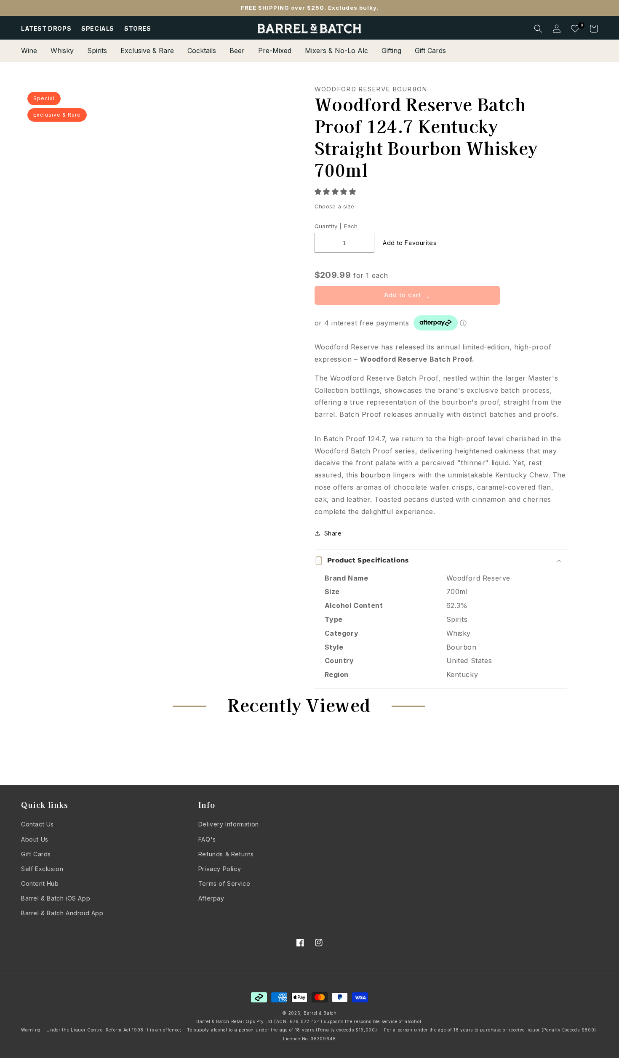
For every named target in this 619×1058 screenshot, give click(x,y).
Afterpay (211, 898)
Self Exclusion (42, 868)
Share (333, 533)
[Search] (538, 28)
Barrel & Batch (320, 1012)
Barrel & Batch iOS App (55, 898)
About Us (34, 839)
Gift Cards (36, 854)
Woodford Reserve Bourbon (371, 89)
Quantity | (328, 226)
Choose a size (335, 206)
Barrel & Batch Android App (62, 913)
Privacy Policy (219, 868)
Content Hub (40, 883)
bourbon (375, 475)
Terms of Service (224, 883)
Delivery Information (228, 824)
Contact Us (37, 824)
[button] (337, 191)
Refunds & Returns (226, 854)
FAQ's (207, 839)
